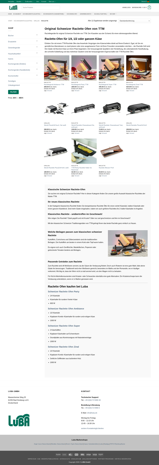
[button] (141, 8)
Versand (49, 90)
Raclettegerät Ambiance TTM (54, 84)
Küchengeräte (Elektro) (31, 14)
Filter (13, 92)
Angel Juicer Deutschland (42, 444)
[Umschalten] (37, 35)
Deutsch (144, 1)
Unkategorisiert (14, 85)
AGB (38, 459)
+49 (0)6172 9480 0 (92, 408)
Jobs (37, 1)
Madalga (106, 444)
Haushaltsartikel (100, 14)
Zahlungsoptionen (89, 459)
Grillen (36, 21)
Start (10, 21)
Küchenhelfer (72, 14)
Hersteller (11, 1)
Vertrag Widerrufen (123, 459)
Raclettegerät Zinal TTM (134, 84)
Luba (101, 444)
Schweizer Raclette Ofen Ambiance (66, 308)
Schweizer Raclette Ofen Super (64, 326)
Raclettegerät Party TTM (79, 84)
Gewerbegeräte (85, 14)
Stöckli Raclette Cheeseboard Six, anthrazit (83, 126)
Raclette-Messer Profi (106, 168)
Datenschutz (65, 459)
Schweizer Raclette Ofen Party (63, 291)
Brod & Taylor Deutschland (74, 444)
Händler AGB (76, 459)
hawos (10, 59)
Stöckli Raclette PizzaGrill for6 (136, 125)
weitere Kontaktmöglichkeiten (92, 428)
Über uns (51, 1)
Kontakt (43, 1)
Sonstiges (12, 81)
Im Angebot (17, 14)
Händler (18, 1)
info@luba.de (92, 413)
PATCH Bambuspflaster (117, 444)
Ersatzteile (12, 42)
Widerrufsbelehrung (50, 459)
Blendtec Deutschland (58, 444)
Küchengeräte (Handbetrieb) (53, 14)
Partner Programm (105, 459)
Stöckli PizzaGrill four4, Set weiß (55, 125)
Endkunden (28, 1)
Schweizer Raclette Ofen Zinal (63, 347)
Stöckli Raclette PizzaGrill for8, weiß (56, 168)
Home (10, 14)
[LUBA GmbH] (13, 7)
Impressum (32, 459)
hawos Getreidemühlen (91, 444)
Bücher (112, 14)
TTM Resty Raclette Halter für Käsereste (81, 169)
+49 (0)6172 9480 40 (93, 400)
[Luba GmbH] (19, 420)
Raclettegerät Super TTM (107, 84)
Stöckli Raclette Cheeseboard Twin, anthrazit (111, 126)
